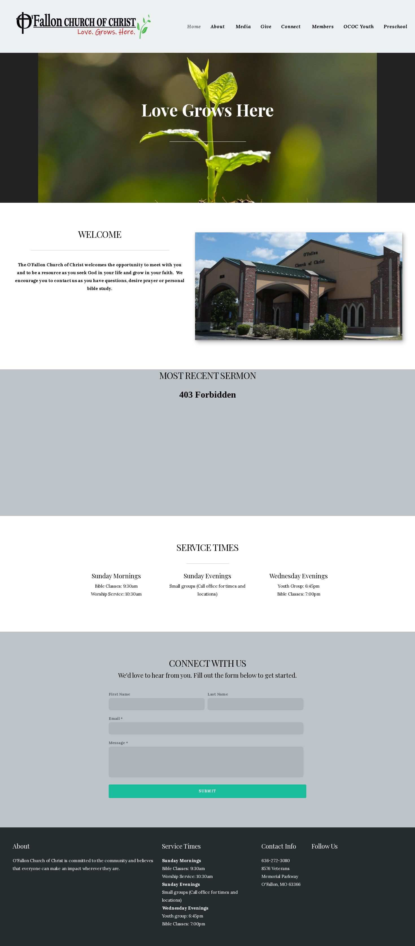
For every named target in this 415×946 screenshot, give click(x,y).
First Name (119, 694)
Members (323, 26)
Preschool (395, 26)
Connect (291, 26)
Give (266, 26)
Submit (208, 791)
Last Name (217, 694)
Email (114, 718)
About (218, 26)
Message (117, 742)
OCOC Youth (359, 26)
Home (194, 26)
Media (243, 26)
